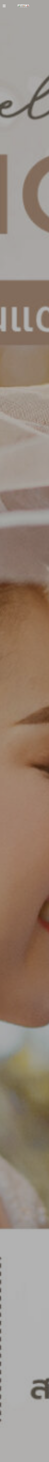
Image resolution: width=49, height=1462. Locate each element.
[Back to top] (43, 94)
